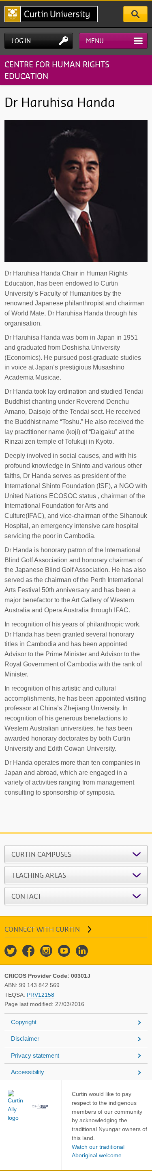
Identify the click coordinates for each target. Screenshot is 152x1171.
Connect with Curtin (42, 929)
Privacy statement (35, 1055)
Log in (21, 40)
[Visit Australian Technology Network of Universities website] (40, 1106)
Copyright (23, 1022)
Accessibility (27, 1072)
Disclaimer (25, 1038)
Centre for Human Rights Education (56, 70)
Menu (95, 40)
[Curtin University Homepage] (51, 14)
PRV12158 (40, 994)
